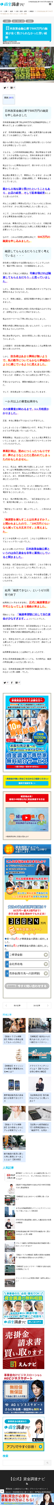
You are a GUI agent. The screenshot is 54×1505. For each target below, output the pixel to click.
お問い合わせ (6, 1492)
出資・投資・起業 (18, 21)
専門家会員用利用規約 (43, 1492)
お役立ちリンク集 (21, 1489)
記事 (6, 11)
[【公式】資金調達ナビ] (12, 4)
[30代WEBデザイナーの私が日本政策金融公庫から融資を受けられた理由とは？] (15, 1005)
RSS (27, 1484)
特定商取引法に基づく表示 (23, 1492)
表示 (11, 98)
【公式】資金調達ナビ (27, 1479)
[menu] (50, 4)
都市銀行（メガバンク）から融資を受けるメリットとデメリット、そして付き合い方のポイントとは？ (33, 1176)
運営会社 (9, 1489)
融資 (7, 21)
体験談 (30, 21)
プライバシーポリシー (38, 1489)
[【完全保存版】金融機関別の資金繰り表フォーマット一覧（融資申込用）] (39, 1005)
